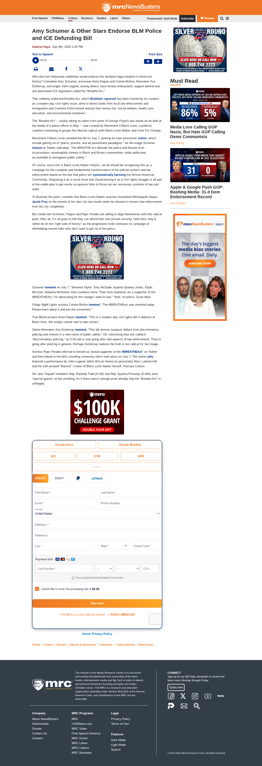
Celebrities (106, 644)
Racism (61, 644)
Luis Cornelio (177, 203)
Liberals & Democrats (82, 644)
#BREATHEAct (132, 351)
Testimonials (155, 18)
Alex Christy (177, 143)
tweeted (50, 287)
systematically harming (109, 174)
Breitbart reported (103, 98)
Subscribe (187, 18)
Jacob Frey (40, 201)
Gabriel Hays (41, 47)
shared (37, 148)
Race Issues (145, 644)
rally (150, 356)
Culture (48, 644)
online (142, 138)
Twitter (36, 644)
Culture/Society (125, 644)
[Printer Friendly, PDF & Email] (51, 69)
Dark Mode (170, 18)
